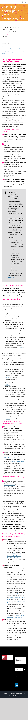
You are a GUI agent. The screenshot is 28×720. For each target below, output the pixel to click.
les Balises (7, 384)
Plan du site (18, 679)
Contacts (5, 36)
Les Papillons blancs (18, 594)
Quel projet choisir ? (8, 34)
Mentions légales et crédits (20, 676)
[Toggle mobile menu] (25, 2)
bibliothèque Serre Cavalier (11, 458)
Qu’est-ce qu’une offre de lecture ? (12, 32)
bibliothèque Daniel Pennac (17, 461)
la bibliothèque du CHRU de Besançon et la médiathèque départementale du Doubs (16, 555)
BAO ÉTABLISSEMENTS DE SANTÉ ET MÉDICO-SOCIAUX (12, 29)
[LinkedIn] (16, 685)
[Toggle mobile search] (22, 2)
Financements (19, 34)
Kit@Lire (8, 418)
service (8, 377)
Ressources (11, 277)
